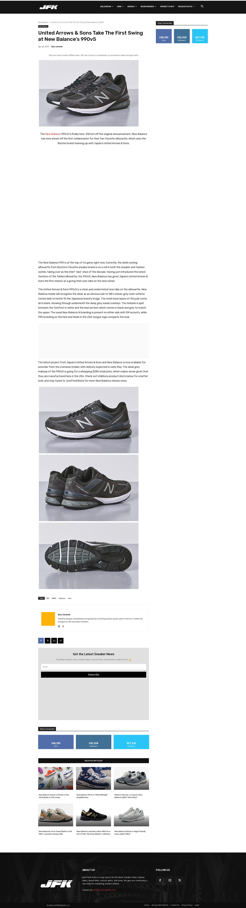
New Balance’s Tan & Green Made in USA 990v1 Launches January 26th (55, 832)
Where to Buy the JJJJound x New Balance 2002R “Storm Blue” (128, 796)
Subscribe (93, 674)
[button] (202, 6)
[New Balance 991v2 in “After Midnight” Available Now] (93, 778)
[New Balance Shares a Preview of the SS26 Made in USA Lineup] (55, 778)
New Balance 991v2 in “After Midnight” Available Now (92, 796)
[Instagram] (59, 626)
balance (62, 598)
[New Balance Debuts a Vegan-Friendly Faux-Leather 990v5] (131, 815)
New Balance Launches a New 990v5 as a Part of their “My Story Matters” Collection (93, 832)
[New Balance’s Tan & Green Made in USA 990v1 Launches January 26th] (55, 815)
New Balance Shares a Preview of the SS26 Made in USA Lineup (54, 796)
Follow (93, 736)
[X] (63, 626)
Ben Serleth (57, 46)
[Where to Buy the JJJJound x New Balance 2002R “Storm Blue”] (131, 778)
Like (56, 736)
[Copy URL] (60, 641)
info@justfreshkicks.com (104, 890)
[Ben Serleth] (48, 620)
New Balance (43, 22)
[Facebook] (41, 641)
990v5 (54, 598)
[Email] (54, 641)
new (69, 598)
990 (47, 598)
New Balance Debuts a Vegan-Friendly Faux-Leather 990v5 (130, 832)
